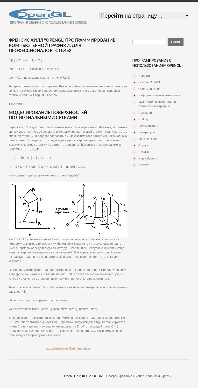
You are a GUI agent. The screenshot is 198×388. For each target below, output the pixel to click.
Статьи (143, 145)
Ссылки (143, 152)
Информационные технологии (159, 95)
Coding (143, 119)
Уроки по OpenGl (149, 139)
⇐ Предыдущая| (57, 348)
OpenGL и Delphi (149, 89)
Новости (144, 75)
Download (145, 112)
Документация (148, 126)
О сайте (143, 165)
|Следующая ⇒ (79, 348)
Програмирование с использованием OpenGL (139, 376)
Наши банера (147, 158)
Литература (146, 132)
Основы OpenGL (149, 82)
